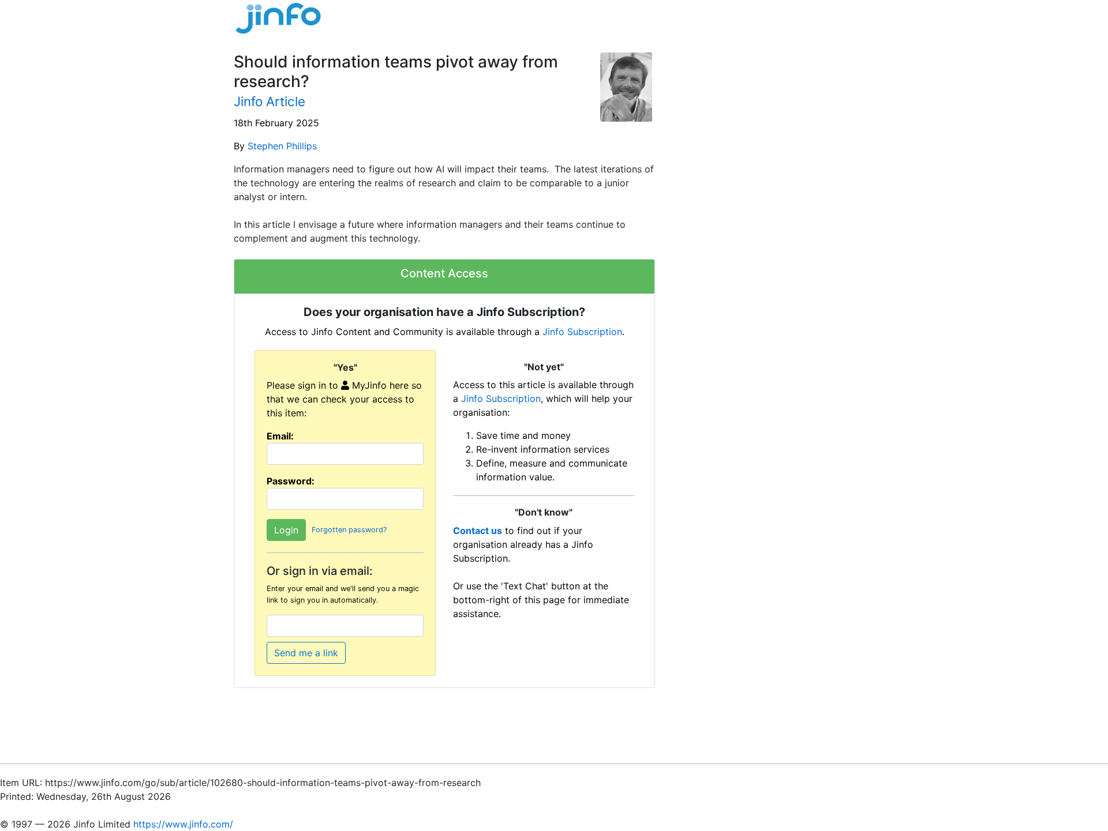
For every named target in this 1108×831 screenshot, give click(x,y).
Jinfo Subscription (582, 331)
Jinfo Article (269, 101)
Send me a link (306, 653)
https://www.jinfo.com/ (183, 824)
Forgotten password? (349, 530)
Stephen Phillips (282, 146)
